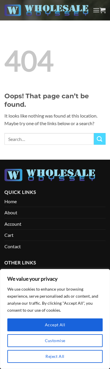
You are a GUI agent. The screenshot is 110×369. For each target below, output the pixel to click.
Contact (12, 246)
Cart (8, 235)
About (10, 212)
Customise (55, 340)
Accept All (55, 324)
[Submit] (100, 138)
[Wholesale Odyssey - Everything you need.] (46, 10)
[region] (55, 319)
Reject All (54, 356)
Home (10, 201)
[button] (96, 10)
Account (12, 224)
